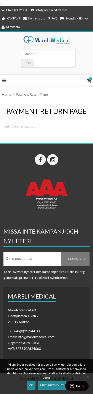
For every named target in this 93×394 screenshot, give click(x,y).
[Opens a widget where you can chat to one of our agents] (77, 386)
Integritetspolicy (52, 385)
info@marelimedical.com (51, 10)
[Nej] (87, 377)
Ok (31, 385)
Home (6, 94)
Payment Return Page (32, 94)
